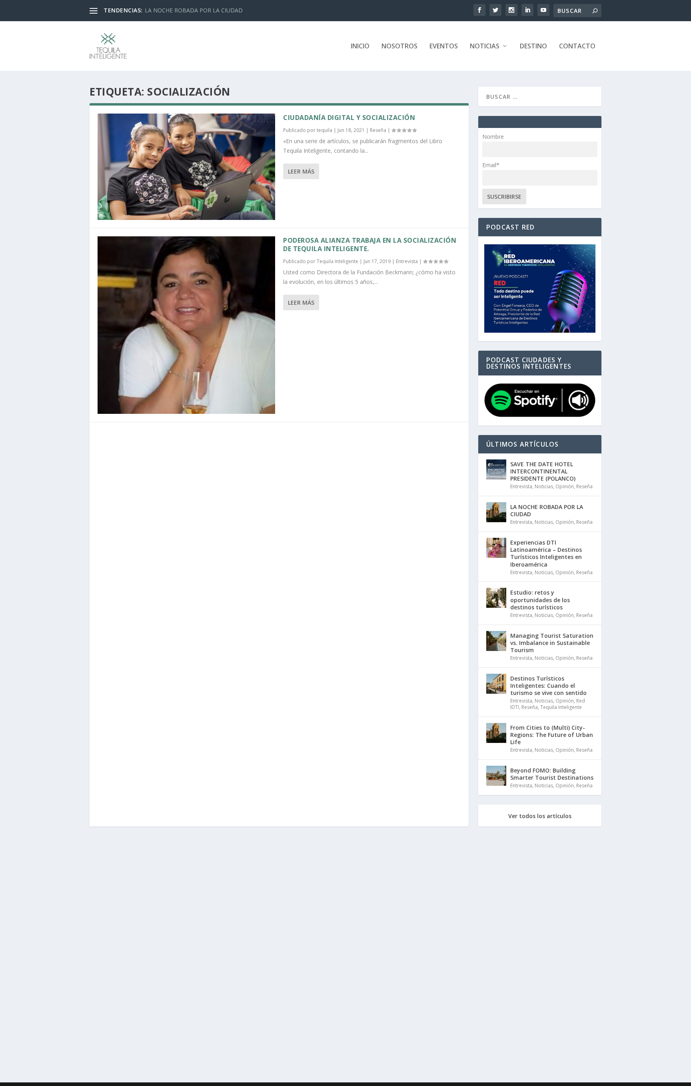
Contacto (577, 46)
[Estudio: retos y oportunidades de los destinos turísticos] (496, 598)
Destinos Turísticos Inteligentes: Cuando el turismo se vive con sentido (548, 686)
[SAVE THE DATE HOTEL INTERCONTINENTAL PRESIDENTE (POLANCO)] (496, 469)
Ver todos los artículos (539, 816)
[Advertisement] (329, 956)
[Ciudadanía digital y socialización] (186, 167)
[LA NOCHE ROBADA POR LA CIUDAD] (496, 512)
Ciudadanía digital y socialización (349, 117)
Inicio (360, 46)
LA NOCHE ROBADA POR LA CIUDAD (194, 10)
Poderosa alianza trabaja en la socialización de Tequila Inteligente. (369, 244)
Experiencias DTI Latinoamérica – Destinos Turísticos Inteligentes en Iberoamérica (546, 553)
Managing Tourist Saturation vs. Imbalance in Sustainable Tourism (551, 643)
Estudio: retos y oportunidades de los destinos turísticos (540, 600)
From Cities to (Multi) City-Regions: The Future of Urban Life (551, 735)
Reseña (378, 130)
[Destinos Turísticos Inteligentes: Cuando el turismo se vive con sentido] (496, 684)
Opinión (564, 486)
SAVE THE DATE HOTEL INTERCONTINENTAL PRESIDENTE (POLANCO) (542, 471)
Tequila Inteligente (337, 261)
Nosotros (399, 46)
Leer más (301, 171)
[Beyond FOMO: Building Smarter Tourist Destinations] (496, 776)
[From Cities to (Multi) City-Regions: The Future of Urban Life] (496, 733)
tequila (324, 130)
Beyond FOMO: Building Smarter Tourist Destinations (551, 774)
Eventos (443, 46)
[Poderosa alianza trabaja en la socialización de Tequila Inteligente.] (186, 325)
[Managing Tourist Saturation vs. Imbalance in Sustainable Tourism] (496, 641)
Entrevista (407, 261)
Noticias (484, 46)
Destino (533, 46)
